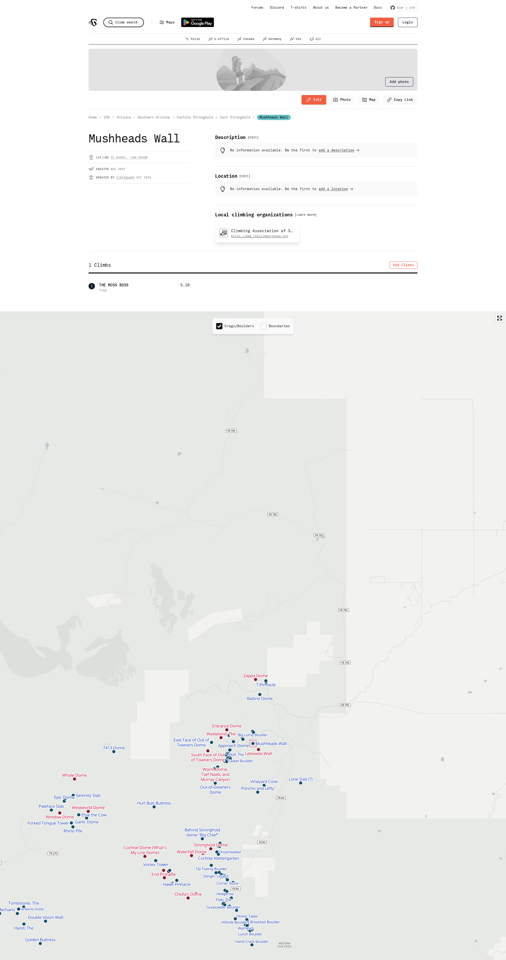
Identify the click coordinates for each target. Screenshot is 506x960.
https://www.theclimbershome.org (259, 236)
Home (93, 117)
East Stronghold (235, 117)
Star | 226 (405, 7)
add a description (336, 150)
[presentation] (399, 82)
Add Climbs (403, 265)
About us (321, 7)
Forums (257, 7)
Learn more (305, 215)
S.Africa (221, 39)
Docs (378, 7)
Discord (277, 7)
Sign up (381, 22)
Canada (248, 39)
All (318, 39)
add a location (333, 189)
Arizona (124, 117)
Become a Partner (351, 7)
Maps (170, 22)
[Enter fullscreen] (499, 318)
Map (372, 99)
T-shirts (298, 7)
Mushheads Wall (274, 117)
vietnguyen (125, 177)
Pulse (195, 39)
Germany (275, 39)
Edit (317, 99)
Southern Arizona (154, 117)
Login (407, 22)
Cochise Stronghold (195, 117)
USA (298, 39)
